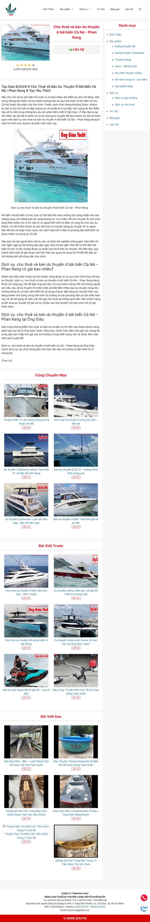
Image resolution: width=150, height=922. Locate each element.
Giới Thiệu (48, 9)
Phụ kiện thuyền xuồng (128, 72)
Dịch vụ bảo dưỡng (126, 97)
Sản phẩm (65, 9)
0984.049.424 (98, 906)
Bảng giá (114, 9)
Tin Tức (101, 9)
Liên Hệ (129, 9)
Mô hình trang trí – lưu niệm (131, 79)
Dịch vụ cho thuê (124, 104)
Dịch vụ (83, 9)
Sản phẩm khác (124, 86)
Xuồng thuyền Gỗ (125, 46)
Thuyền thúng (123, 59)
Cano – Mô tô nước (126, 66)
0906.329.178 (81, 906)
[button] (140, 9)
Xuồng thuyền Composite (129, 52)
